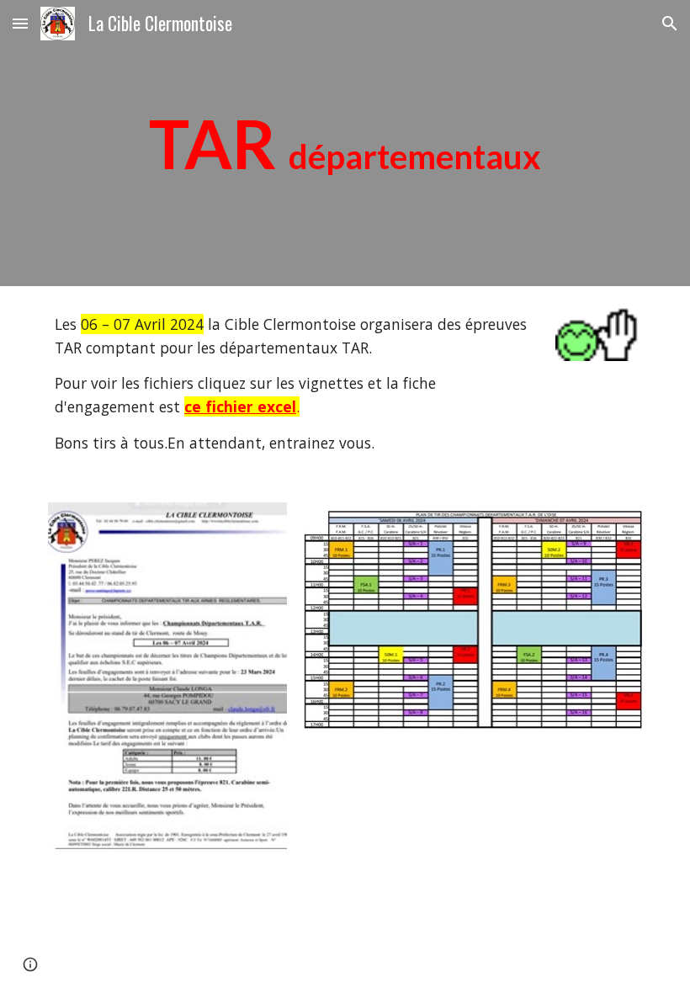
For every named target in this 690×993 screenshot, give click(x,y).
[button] (20, 23)
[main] (345, 143)
